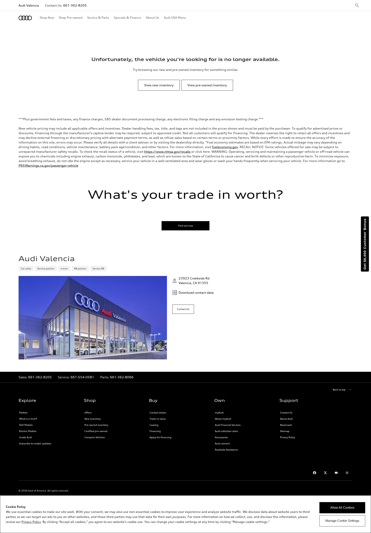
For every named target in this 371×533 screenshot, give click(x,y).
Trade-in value (158, 418)
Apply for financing (160, 437)
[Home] (25, 18)
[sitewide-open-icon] (357, 5)
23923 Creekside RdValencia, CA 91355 (194, 280)
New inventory (92, 418)
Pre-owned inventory (96, 425)
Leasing (154, 425)
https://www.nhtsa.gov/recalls (167, 152)
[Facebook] (314, 472)
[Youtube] (336, 472)
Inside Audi (25, 437)
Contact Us (286, 412)
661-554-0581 (82, 377)
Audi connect (222, 443)
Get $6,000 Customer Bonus (365, 244)
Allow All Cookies (342, 507)
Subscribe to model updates (35, 443)
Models (23, 412)
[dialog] (185, 514)
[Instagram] (347, 472)
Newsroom (286, 425)
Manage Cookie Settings (342, 520)
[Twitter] (325, 472)
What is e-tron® (28, 418)
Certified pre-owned (95, 431)
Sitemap (284, 431)
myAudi (219, 412)
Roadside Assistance (226, 449)
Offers (88, 412)
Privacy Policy (287, 437)
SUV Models (26, 425)
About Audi (286, 418)
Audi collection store (226, 431)
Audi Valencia (29, 5)
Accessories (221, 437)
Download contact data (196, 293)
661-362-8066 (122, 377)
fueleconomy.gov (225, 147)
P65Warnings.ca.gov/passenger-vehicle (48, 165)
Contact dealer (158, 412)
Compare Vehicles (94, 437)
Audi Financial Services (228, 425)
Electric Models (27, 431)
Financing (155, 431)
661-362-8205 (75, 5)
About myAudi (223, 418)
